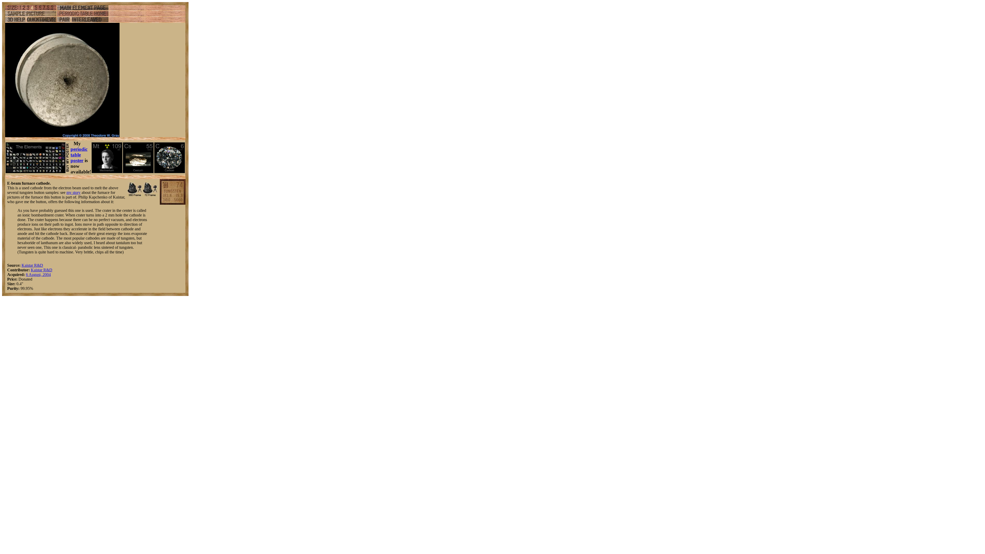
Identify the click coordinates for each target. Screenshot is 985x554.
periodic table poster (79, 154)
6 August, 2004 (38, 274)
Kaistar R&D (32, 265)
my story (73, 192)
